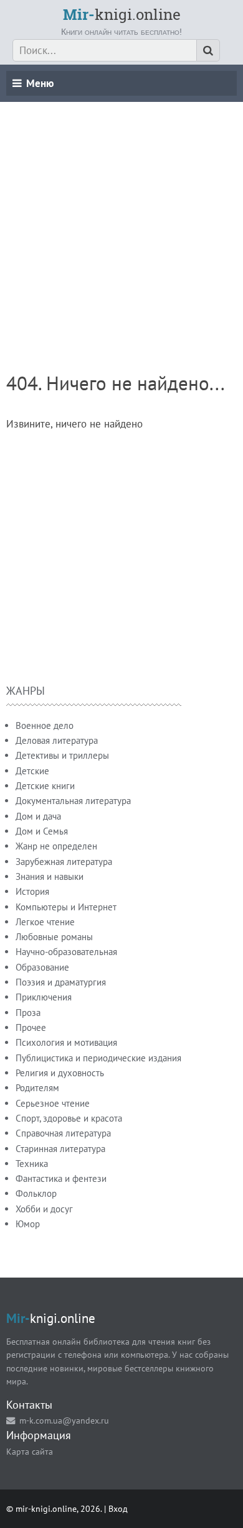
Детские (32, 771)
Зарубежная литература (64, 861)
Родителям (37, 1088)
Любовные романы (54, 937)
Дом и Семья (42, 831)
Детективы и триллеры (62, 755)
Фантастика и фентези (61, 1178)
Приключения (44, 997)
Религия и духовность (60, 1073)
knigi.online (122, 14)
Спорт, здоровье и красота (69, 1118)
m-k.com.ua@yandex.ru (64, 1420)
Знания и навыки (49, 876)
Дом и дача (38, 816)
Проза (28, 1012)
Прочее (31, 1027)
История (32, 891)
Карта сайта (29, 1451)
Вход (118, 1508)
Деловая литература (57, 740)
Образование (42, 967)
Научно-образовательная (66, 952)
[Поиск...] (208, 50)
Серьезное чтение (53, 1103)
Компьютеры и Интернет (66, 907)
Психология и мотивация (66, 1042)
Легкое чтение (45, 922)
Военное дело (45, 725)
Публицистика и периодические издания (98, 1058)
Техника (32, 1163)
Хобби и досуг (44, 1209)
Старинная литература (60, 1149)
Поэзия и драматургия (61, 982)
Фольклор (36, 1193)
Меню (40, 83)
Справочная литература (63, 1133)
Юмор (28, 1224)
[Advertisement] (121, 223)
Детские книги (45, 786)
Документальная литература (73, 801)
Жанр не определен (56, 846)
